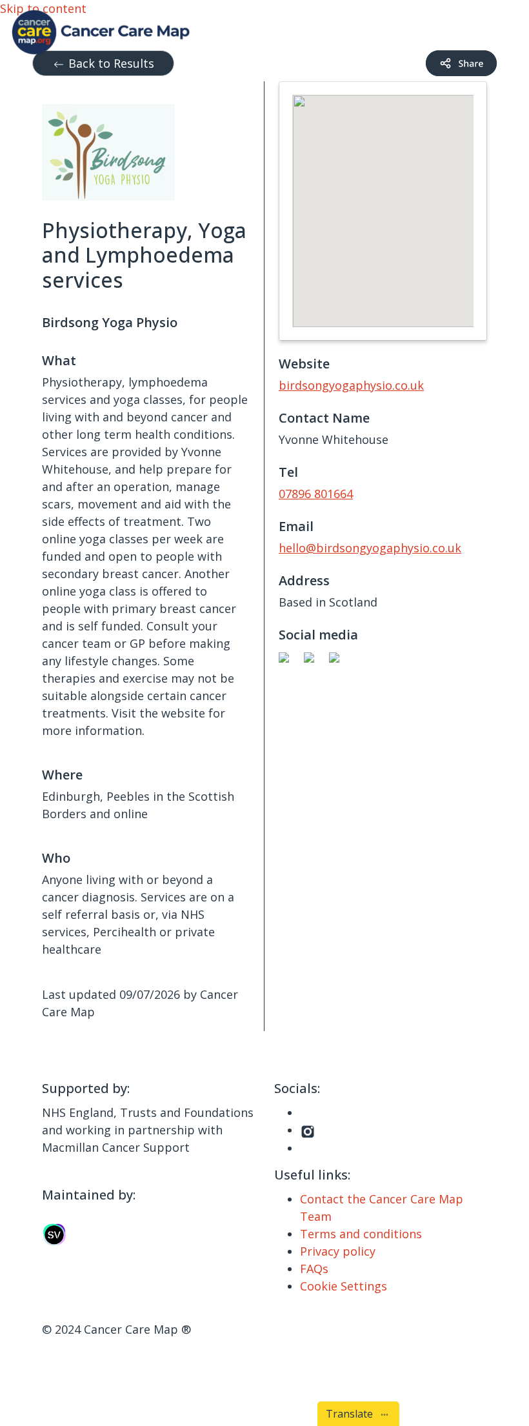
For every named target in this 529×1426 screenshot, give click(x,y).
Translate (352, 1414)
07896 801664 (316, 493)
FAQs (314, 1268)
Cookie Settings (343, 1286)
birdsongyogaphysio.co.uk (351, 385)
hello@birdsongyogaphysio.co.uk (370, 548)
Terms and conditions (361, 1233)
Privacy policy (337, 1251)
